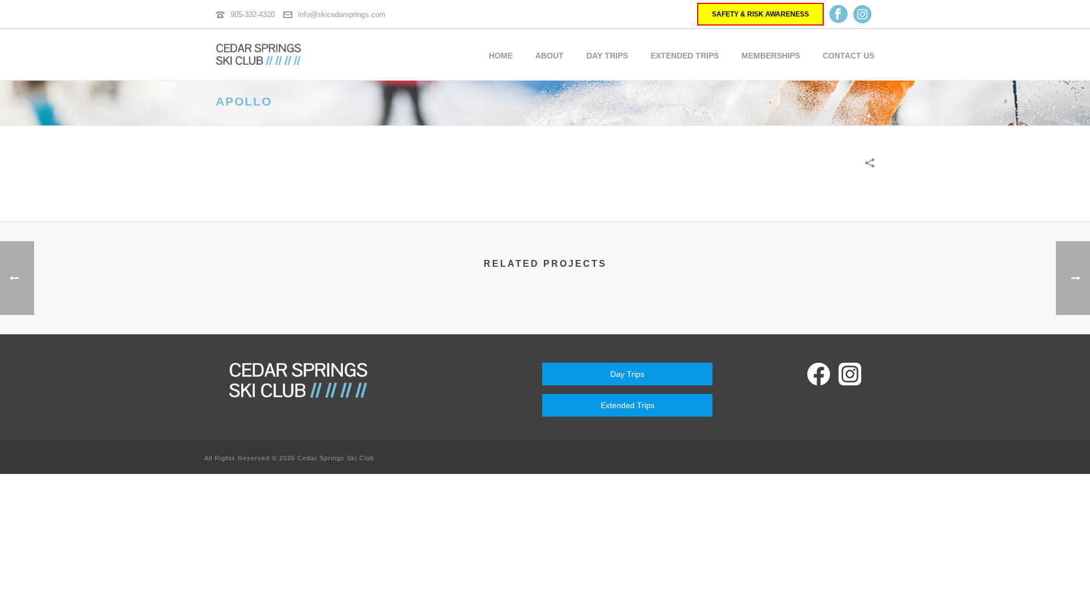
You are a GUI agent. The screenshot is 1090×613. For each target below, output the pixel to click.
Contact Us (848, 55)
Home (501, 55)
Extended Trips (685, 55)
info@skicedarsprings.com (341, 14)
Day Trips (607, 55)
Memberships (770, 55)
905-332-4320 (252, 14)
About (549, 55)
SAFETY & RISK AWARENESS (760, 14)
